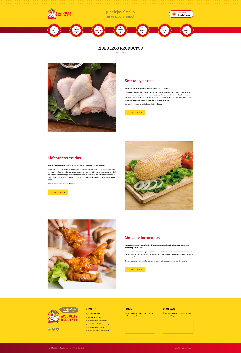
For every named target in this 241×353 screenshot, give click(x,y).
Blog (164, 30)
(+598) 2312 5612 (94, 314)
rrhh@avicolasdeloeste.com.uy (97, 327)
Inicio (54, 30)
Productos (98, 30)
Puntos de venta (120, 30)
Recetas (142, 30)
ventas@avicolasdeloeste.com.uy (98, 330)
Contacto (187, 30)
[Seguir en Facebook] (53, 329)
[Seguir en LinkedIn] (57, 329)
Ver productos (133, 113)
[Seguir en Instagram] (49, 329)
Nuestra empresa (76, 30)
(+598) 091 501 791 (94, 317)
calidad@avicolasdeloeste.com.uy (98, 324)
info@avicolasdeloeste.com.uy (97, 321)
